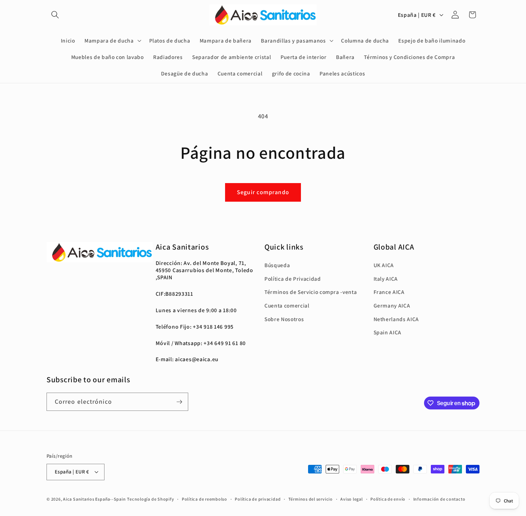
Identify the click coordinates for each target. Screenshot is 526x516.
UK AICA (384, 265)
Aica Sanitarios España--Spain (94, 499)
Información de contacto (439, 499)
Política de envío (387, 499)
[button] (55, 14)
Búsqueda (277, 265)
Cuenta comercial (287, 305)
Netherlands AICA (396, 319)
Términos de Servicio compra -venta (310, 291)
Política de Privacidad (292, 278)
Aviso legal (351, 499)
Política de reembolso (204, 499)
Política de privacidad (258, 499)
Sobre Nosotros (284, 319)
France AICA (389, 291)
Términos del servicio (310, 499)
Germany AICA (392, 305)
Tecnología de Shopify (150, 499)
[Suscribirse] (179, 402)
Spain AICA (388, 332)
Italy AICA (386, 278)
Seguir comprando (263, 192)
